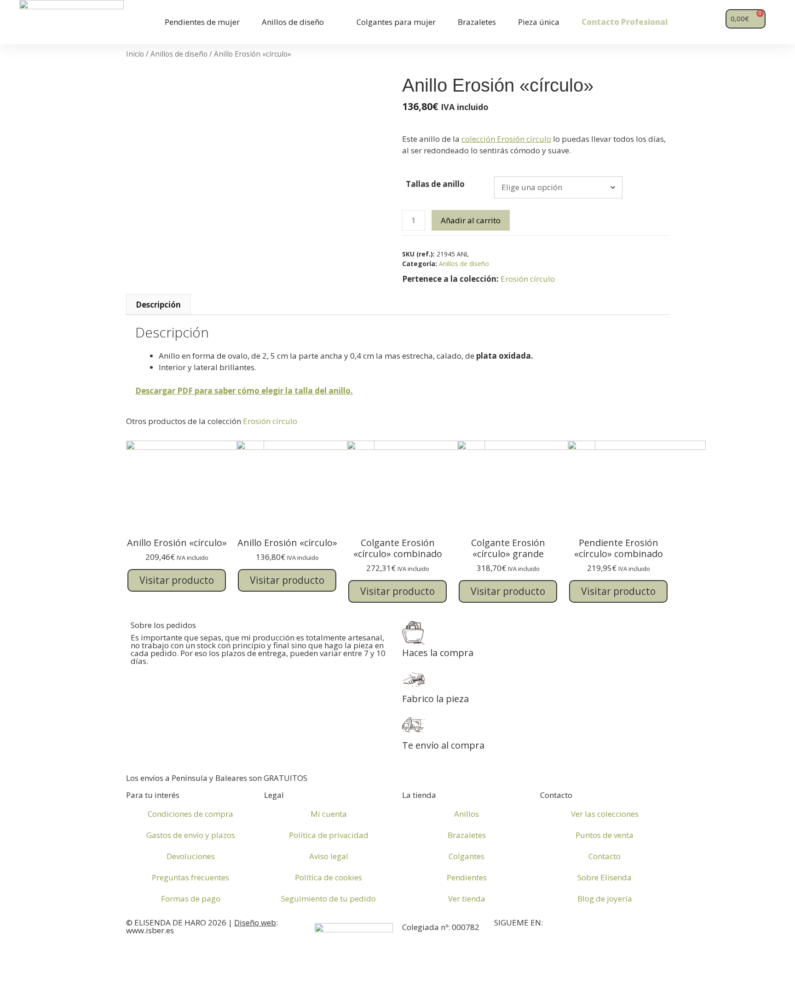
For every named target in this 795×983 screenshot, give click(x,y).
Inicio (135, 54)
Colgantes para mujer (396, 22)
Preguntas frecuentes (190, 877)
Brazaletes (477, 22)
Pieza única (538, 22)
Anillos (466, 814)
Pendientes (467, 877)
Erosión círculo (528, 278)
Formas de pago (190, 898)
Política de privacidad (329, 835)
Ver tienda (466, 898)
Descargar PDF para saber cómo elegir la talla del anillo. (244, 390)
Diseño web (255, 922)
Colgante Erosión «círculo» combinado (397, 548)
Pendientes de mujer (202, 22)
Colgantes (466, 856)
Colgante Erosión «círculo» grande (508, 548)
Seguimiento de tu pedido (328, 898)
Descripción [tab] (158, 304)
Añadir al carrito (471, 220)
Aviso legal (328, 856)
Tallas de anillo (435, 184)
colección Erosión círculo (506, 139)
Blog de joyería (604, 898)
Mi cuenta (329, 814)
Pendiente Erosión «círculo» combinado (618, 548)
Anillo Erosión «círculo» (177, 542)
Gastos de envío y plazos (190, 835)
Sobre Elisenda (604, 877)
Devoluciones (191, 856)
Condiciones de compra (190, 814)
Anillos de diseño (293, 22)
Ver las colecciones (605, 814)
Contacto (604, 856)
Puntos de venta (605, 835)
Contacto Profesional (625, 22)
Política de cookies (328, 877)
